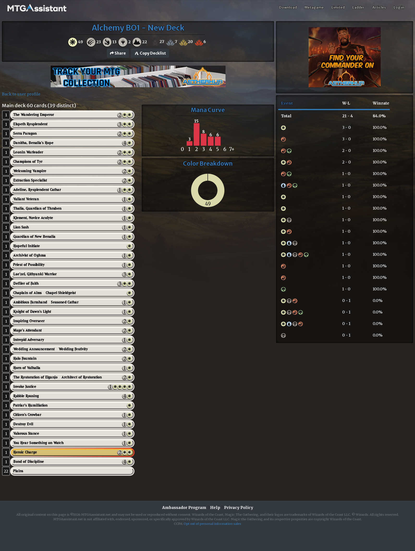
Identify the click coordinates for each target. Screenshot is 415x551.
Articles (379, 7)
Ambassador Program (184, 507)
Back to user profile (21, 94)
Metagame (314, 7)
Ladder (358, 7)
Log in (399, 7)
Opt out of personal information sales (212, 524)
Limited (338, 7)
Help (215, 507)
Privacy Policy (238, 507)
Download (288, 7)
